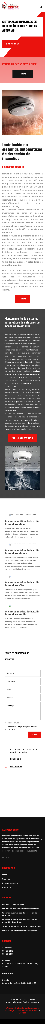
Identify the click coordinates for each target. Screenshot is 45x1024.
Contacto (6, 887)
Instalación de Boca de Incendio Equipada (20, 908)
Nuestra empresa (10, 883)
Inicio (4, 874)
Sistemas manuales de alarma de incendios (21, 926)
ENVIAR (34, 735)
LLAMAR (22, 74)
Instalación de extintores (13, 904)
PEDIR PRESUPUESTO (22, 438)
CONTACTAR (12, 44)
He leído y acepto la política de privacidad (20, 728)
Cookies (22, 1013)
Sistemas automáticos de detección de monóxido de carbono (19, 920)
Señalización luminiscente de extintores (19, 930)
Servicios (6, 879)
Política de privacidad (28, 1010)
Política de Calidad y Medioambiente (22, 1008)
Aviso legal (10, 1010)
